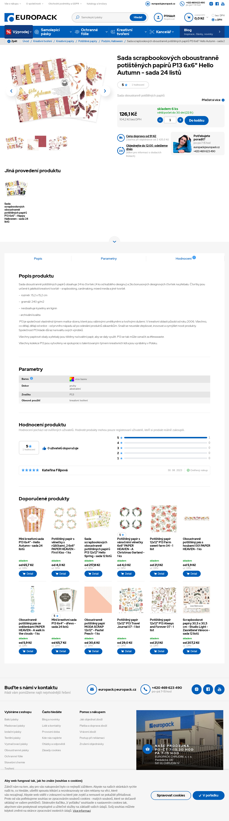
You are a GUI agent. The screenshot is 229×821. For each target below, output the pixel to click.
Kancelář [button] (163, 32)
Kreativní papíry (65, 41)
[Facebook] (217, 4)
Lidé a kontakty (51, 725)
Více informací (82, 811)
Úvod (26, 41)
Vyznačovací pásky (16, 744)
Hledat (138, 17)
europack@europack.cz (207, 147)
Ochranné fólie (13, 756)
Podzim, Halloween (112, 41)
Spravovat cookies (171, 795)
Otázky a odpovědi (53, 744)
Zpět (14, 41)
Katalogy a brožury (97, 3)
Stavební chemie (14, 762)
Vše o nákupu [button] (11, 3)
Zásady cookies (51, 750)
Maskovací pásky (14, 725)
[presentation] (11, 91)
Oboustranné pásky (16, 750)
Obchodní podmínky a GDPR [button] (63, 3)
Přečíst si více (211, 100)
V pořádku (210, 795)
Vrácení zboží (88, 731)
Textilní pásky (12, 738)
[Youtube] (223, 4)
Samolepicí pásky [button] (50, 32)
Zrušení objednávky (92, 744)
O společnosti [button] (33, 3)
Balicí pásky (11, 719)
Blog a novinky (51, 719)
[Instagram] (211, 4)
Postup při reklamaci (92, 738)
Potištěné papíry (88, 41)
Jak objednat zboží (91, 719)
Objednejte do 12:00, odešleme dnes (147, 147)
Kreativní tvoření (42, 41)
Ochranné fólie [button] (89, 32)
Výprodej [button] (21, 32)
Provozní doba (51, 731)
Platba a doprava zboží (93, 725)
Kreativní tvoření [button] (124, 32)
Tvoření (9, 768)
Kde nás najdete (52, 738)
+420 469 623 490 (204, 151)
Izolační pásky (12, 731)
